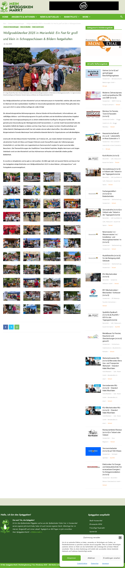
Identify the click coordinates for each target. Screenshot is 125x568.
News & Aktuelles (25, 27)
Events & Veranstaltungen (16, 24)
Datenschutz (94, 563)
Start (4, 24)
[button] (120, 537)
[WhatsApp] (16, 327)
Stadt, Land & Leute (37, 27)
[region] (83, 5)
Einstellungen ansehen (111, 558)
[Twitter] (11, 327)
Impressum (105, 563)
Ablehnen (91, 558)
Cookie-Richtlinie (82, 563)
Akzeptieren (71, 558)
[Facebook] (5, 327)
